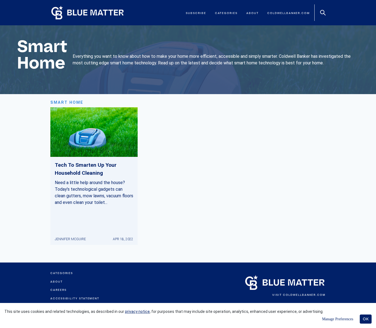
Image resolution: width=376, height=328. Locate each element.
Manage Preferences (337, 319)
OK (366, 318)
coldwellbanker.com (288, 13)
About (252, 13)
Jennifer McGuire (70, 239)
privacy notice (137, 311)
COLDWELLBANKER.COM (304, 295)
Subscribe (196, 13)
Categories (226, 13)
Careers (58, 290)
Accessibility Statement (74, 298)
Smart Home (66, 102)
